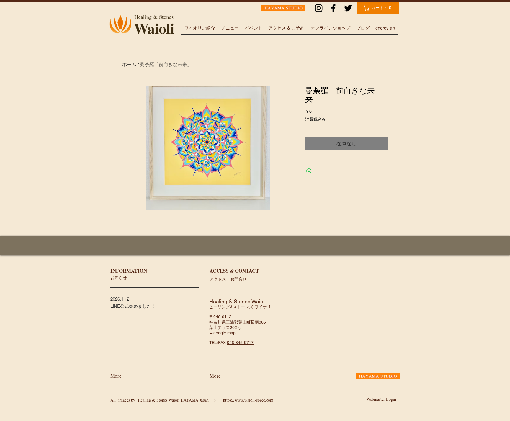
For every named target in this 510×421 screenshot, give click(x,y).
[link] (378, 8)
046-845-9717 (240, 342)
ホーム (129, 64)
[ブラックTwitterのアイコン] (348, 8)
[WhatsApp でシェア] (309, 171)
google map (224, 332)
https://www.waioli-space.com (248, 400)
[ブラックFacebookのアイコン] (333, 8)
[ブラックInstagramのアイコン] (318, 8)
